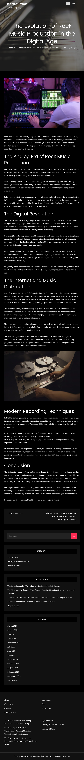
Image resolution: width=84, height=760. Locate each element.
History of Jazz (13, 606)
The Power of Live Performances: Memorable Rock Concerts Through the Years (39, 597)
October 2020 (13, 663)
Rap (43, 704)
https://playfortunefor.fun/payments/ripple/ (23, 439)
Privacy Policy (10, 712)
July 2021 (11, 647)
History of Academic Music (18, 561)
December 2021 (13, 643)
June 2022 (11, 634)
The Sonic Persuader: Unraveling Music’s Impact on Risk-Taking (33, 586)
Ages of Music (53, 500)
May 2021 (11, 655)
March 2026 (12, 626)
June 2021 (11, 651)
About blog (8, 704)
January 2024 (12, 630)
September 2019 (14, 676)
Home (6, 700)
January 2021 (12, 659)
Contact (7, 708)
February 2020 (13, 672)
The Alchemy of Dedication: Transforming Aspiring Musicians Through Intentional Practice (18, 731)
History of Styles (13, 566)
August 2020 (12, 668)
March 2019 (12, 680)
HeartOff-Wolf (16, 4)
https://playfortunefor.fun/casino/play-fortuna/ (24, 257)
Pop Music (46, 700)
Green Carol (12, 500)
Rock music (46, 708)
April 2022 (11, 638)
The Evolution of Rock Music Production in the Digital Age (31, 601)
